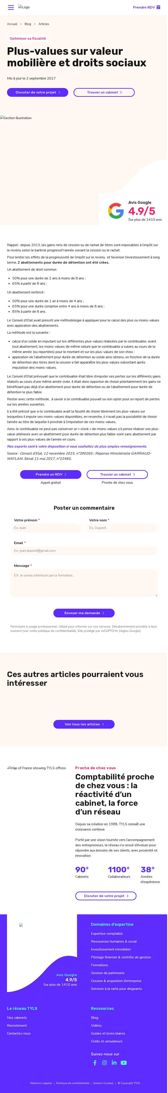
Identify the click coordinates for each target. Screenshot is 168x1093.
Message (23, 566)
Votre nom (99, 520)
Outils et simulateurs (106, 1041)
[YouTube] (124, 1063)
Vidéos (96, 1025)
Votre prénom (27, 520)
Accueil (12, 24)
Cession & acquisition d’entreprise (116, 980)
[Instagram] (104, 1063)
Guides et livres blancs (108, 1033)
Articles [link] (43, 24)
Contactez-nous (19, 1033)
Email (20, 543)
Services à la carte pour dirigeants (116, 988)
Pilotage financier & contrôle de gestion (121, 957)
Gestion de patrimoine (107, 973)
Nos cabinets (17, 1017)
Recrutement (17, 1025)
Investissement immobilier (111, 949)
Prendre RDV (144, 7)
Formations (99, 965)
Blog (28, 24)
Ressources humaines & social (114, 941)
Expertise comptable (107, 933)
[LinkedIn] (114, 1063)
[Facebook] (95, 1063)
